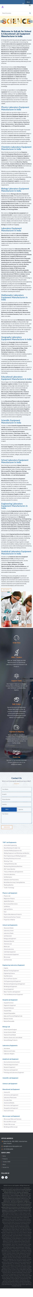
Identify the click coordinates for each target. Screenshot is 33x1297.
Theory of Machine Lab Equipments (13, 871)
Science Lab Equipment (10, 1083)
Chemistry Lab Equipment (22, 1192)
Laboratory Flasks (8, 933)
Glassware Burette (9, 941)
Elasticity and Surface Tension (12, 917)
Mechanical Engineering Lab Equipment (14, 984)
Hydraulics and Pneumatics (11, 879)
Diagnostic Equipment (10, 1005)
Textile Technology (9, 887)
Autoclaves (7, 1048)
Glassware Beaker (9, 928)
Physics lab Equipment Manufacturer (19, 1195)
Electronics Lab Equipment (11, 1105)
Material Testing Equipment (11, 970)
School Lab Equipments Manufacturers (16, 1202)
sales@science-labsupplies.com (12, 1146)
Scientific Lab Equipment (10, 1078)
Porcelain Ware (8, 1100)
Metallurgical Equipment (10, 986)
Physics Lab (7, 896)
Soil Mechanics (8, 877)
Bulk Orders (16, 704)
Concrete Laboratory (9, 874)
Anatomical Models (9, 1103)
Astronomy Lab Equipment (11, 1095)
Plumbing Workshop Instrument (12, 858)
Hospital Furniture (8, 1002)
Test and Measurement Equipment (13, 994)
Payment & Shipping (16, 732)
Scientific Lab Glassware (19, 1207)
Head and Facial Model (10, 1035)
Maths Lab (7, 946)
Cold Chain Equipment (10, 952)
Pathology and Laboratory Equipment (14, 1072)
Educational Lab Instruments (9, 1211)
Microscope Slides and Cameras (12, 1119)
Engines (6, 968)
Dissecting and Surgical (10, 1029)
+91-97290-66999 (8, 1149)
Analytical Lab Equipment (10, 1059)
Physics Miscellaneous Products (13, 914)
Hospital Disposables (9, 1013)
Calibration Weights (9, 1053)
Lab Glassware (8, 936)
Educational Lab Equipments (24, 1204)
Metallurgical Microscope (11, 1127)
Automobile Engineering (10, 845)
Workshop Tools (8, 861)
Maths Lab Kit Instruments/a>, (10, 1205)
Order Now (16, 643)
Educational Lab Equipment (11, 1089)
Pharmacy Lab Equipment (11, 1070)
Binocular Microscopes (10, 1121)
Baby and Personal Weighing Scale (13, 1016)
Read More (6, 589)
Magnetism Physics (9, 898)
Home (4, 1156)
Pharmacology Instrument (11, 1064)
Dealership (16, 757)
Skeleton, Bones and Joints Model (13, 1037)
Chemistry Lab (8, 944)
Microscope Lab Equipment (11, 1116)
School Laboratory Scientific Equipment (21, 1189)
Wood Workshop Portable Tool (12, 848)
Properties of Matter (9, 919)
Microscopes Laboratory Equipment (11, 1193)
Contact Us (6, 1167)
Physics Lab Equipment (10, 893)
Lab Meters (7, 906)
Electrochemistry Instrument (12, 1062)
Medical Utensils (8, 1018)
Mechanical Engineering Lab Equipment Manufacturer (15, 1198)
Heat (5, 911)
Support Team (16, 681)
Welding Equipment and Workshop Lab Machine (16, 853)
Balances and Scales (9, 1051)
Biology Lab (6, 1027)
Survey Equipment (9, 989)
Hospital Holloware (9, 1008)
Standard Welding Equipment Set (13, 850)
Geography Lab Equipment (11, 1108)
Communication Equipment (11, 954)
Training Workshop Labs (10, 863)
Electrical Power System (10, 978)
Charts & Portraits (9, 1110)
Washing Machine (8, 885)
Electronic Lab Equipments (17, 1201)
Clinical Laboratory (9, 949)
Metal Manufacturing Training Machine (14, 882)
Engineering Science (9, 973)
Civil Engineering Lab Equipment (12, 981)
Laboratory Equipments (10, 1045)
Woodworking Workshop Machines (13, 866)
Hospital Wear (7, 1010)
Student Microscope (9, 1124)
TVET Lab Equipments (9, 842)
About (28, 2)
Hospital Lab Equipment (10, 1000)
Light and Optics (8, 909)
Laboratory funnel (8, 930)
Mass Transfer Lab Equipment (12, 992)
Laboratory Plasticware (10, 1097)
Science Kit (7, 1092)
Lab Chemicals (8, 959)
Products (5, 1159)
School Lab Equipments (10, 925)
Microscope (7, 957)
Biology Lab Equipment (10, 938)
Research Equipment (9, 1067)
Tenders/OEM (6, 1161)
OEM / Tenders (16, 657)
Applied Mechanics (9, 901)
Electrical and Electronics (11, 904)
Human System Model (10, 1032)
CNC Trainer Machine (9, 869)
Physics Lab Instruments (23, 1205)
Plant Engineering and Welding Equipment (15, 856)
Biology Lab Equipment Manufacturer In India (13, 1190)
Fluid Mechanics (8, 976)
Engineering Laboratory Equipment (14, 965)
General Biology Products (10, 1040)
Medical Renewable (9, 1021)
